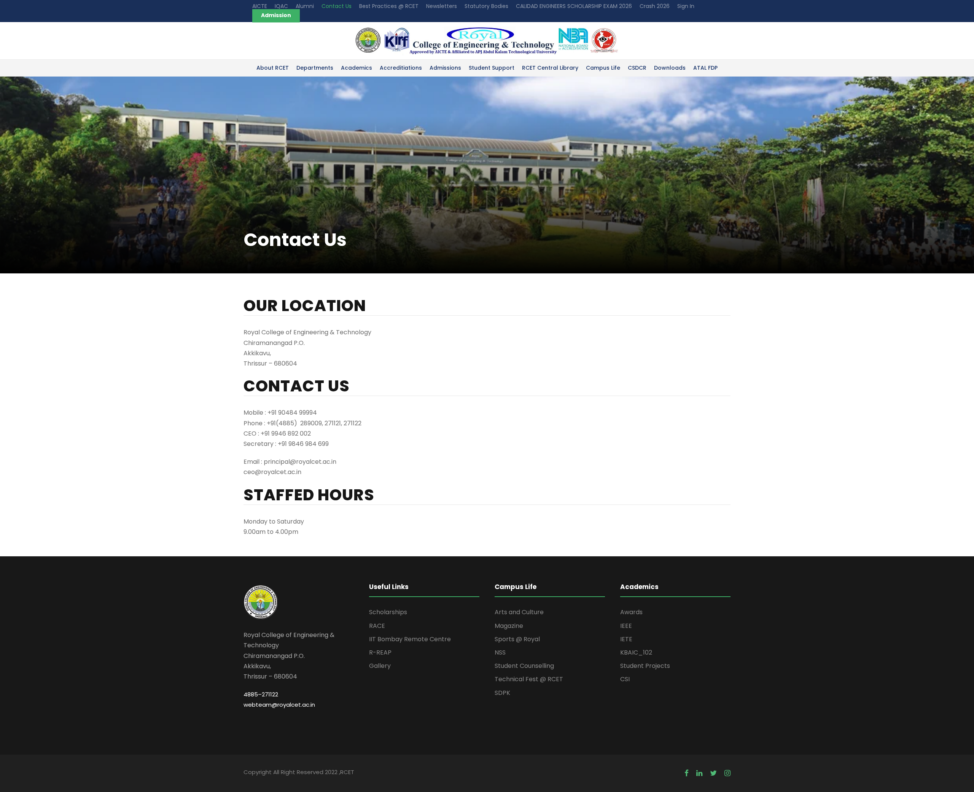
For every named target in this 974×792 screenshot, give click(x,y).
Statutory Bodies (486, 6)
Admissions (445, 68)
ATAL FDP (705, 68)
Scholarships (388, 612)
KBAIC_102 (636, 652)
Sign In (685, 6)
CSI (625, 679)
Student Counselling (524, 665)
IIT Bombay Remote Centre (410, 639)
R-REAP (380, 652)
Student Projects (645, 665)
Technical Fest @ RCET (529, 679)
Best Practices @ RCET (389, 6)
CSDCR (637, 68)
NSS (500, 652)
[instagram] (727, 773)
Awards (631, 612)
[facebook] (686, 773)
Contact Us (336, 6)
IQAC (281, 6)
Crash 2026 (655, 6)
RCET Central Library (550, 68)
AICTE (259, 6)
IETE (626, 639)
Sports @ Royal (517, 639)
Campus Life (603, 68)
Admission (276, 15)
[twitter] (713, 773)
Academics (356, 68)
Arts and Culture (519, 612)
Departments (314, 68)
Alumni (305, 6)
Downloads (670, 68)
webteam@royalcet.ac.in (279, 705)
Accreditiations (401, 68)
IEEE (626, 625)
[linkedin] (699, 773)
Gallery (380, 665)
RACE (377, 625)
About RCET (272, 68)
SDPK (502, 692)
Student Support (491, 68)
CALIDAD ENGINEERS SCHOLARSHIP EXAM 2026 (574, 6)
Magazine (509, 625)
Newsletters (441, 6)
